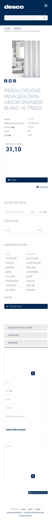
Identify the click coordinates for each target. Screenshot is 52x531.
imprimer (43, 186)
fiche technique (15, 306)
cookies (37, 509)
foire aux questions (25, 515)
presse (30, 509)
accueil (7, 28)
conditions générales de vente (34, 512)
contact (23, 509)
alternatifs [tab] (13, 342)
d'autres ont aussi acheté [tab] (20, 327)
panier (14, 180)
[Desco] (16, 5)
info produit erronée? (39, 493)
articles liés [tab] (13, 335)
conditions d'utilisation (14, 512)
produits (17, 28)
